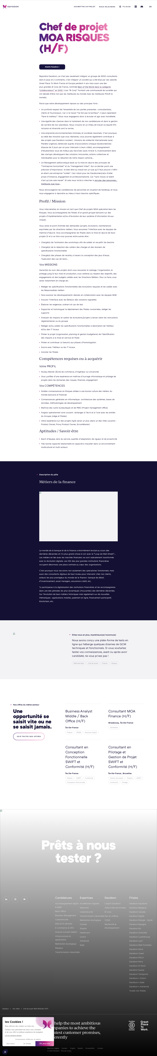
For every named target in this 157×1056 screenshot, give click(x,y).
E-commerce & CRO (64, 928)
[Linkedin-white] (6, 899)
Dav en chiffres (111, 916)
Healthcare (85, 932)
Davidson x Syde (136, 982)
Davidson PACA (136, 957)
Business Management (65, 915)
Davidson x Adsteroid (139, 986)
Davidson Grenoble (138, 932)
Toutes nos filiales (137, 990)
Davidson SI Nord (137, 966)
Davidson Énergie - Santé (140, 920)
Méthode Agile (79, 663)
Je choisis (27, 1044)
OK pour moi (44, 1043)
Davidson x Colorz (137, 978)
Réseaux (59, 948)
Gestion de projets (116, 778)
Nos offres (16, 1009)
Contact (64, 1048)
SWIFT (78, 778)
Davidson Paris (136, 961)
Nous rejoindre (107, 7)
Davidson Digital (136, 916)
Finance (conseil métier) (66, 932)
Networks (84, 907)
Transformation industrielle (67, 952)
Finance (104, 663)
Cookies (100, 1048)
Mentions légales (53, 1048)
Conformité (89, 778)
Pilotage (125, 782)
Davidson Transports (138, 974)
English (72, 1048)
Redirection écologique (65, 944)
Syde (82, 945)
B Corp (108, 912)
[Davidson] (10, 6)
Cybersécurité (86, 912)
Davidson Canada (137, 912)
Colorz (83, 937)
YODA (107, 920)
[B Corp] (131, 1026)
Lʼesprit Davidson (113, 903)
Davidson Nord (136, 949)
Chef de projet (93, 663)
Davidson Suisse (136, 970)
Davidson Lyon (136, 941)
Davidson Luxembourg (139, 937)
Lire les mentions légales (13, 1035)
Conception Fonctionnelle (76, 782)
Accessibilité (89, 1048)
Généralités (114, 727)
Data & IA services (63, 923)
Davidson (5, 1009)
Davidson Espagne (137, 924)
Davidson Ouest (136, 953)
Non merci (11, 1044)
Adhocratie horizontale (115, 907)
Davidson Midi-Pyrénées (140, 945)
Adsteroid (84, 941)
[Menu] (150, 6)
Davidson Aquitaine (138, 903)
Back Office (60, 911)
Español (80, 1048)
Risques (114, 663)
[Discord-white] (24, 899)
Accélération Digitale (89, 903)
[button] (5, 1052)
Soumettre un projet (84, 6)
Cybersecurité (61, 919)
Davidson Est (135, 928)
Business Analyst (91, 732)
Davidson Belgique (137, 907)
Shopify (83, 928)
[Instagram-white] (15, 899)
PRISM (78, 732)
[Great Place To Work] (144, 1026)
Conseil (83, 924)
